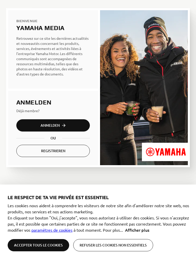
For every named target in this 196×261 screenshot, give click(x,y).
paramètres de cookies (51, 229)
